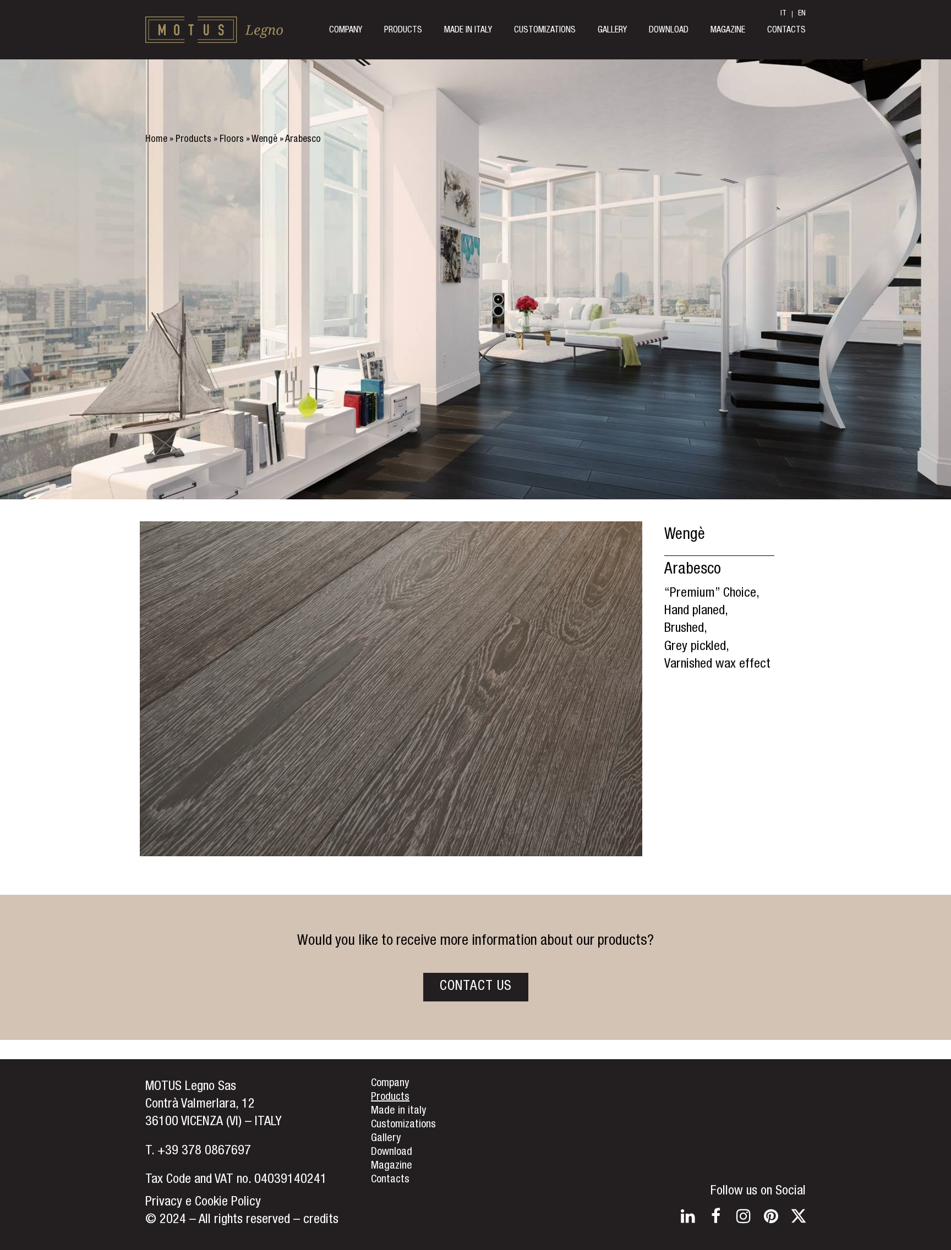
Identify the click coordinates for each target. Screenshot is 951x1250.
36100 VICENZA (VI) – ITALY (213, 1122)
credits (320, 1220)
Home (156, 140)
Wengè (264, 140)
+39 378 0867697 (204, 1151)
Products (193, 140)
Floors (232, 140)
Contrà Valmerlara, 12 (200, 1104)
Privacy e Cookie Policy (203, 1202)
